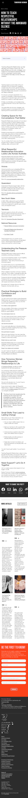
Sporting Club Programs (7, 764)
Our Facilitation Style (6, 741)
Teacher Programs (5, 763)
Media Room (4, 754)
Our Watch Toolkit (8, 234)
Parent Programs (5, 766)
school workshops (20, 472)
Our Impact (4, 743)
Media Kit (3, 772)
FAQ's (2, 752)
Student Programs (5, 761)
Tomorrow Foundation (6, 773)
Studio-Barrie (6, 793)
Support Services (5, 776)
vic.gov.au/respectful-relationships (14, 179)
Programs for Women (6, 767)
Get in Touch (4, 751)
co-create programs (13, 389)
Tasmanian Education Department (14, 219)
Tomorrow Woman (20, 2)
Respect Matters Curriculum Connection (14, 225)
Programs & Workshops (7, 759)
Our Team (3, 739)
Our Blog (3, 747)
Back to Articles (4, 8)
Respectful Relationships (7, 746)
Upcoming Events (5, 738)
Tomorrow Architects (6, 704)
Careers (3, 778)
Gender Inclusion (5, 744)
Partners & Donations (6, 775)
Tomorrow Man (5, 702)
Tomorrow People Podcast (8, 755)
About (2, 736)
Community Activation (6, 749)
